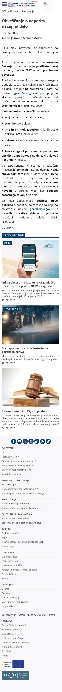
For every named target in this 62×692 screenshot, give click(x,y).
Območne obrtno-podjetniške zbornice (21, 508)
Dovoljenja (8, 584)
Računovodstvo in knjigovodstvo (18, 465)
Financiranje (8, 546)
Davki (4, 452)
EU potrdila (7, 606)
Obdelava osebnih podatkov (16, 642)
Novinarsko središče (12, 565)
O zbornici (8, 552)
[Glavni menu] (3, 4)
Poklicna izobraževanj (15, 480)
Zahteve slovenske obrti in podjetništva (21, 522)
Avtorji (5, 655)
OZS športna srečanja (12, 638)
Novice (14, 11)
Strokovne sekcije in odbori (15, 503)
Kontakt (5, 578)
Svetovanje (28, 11)
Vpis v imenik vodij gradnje (15, 601)
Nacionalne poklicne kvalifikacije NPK (20, 488)
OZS (4, 11)
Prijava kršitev (9, 574)
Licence (5, 588)
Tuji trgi (6, 528)
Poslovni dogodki (10, 533)
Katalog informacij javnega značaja (19, 569)
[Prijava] (45, 4)
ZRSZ (10, 228)
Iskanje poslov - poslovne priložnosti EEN (22, 541)
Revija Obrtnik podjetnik (14, 625)
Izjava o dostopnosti (12, 646)
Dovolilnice (7, 593)
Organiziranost (9, 556)
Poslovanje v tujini (11, 456)
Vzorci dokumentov (11, 474)
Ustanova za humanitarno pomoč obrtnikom (28, 614)
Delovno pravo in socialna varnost (19, 461)
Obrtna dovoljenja (11, 597)
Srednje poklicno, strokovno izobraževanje (23, 493)
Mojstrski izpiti (9, 484)
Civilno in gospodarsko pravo (16, 469)
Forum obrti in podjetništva (15, 518)
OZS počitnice (9, 633)
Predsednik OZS (10, 560)
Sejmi (4, 537)
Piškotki (8, 651)
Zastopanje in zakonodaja (17, 514)
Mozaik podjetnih (10, 629)
